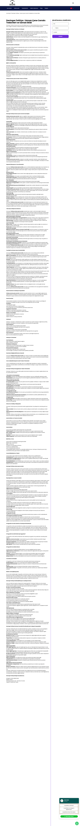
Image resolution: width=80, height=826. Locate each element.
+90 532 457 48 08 (21, 681)
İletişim (46, 8)
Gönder (60, 36)
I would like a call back (69, 805)
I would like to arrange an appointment (69, 809)
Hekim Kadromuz (34, 8)
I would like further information (68, 812)
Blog (41, 8)
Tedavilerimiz (25, 8)
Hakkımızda (16, 8)
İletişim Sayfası (9, 679)
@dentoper (16, 678)
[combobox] (53, 28)
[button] (77, 798)
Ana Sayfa (9, 8)
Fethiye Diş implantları (11, 480)
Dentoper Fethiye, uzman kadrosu (13, 414)
